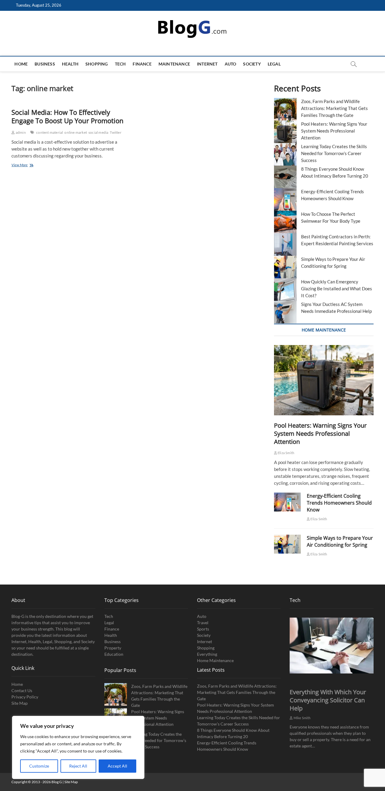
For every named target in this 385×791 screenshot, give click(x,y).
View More (27, 165)
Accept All (117, 765)
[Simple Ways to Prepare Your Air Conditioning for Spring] (287, 544)
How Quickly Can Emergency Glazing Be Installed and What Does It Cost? (336, 288)
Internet (207, 63)
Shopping (96, 63)
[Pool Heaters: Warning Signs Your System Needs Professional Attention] (324, 380)
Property (112, 647)
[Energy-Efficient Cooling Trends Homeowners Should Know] (287, 502)
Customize (39, 765)
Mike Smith (301, 718)
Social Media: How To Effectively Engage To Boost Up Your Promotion (67, 116)
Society (251, 63)
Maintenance (174, 63)
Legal (274, 63)
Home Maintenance (215, 660)
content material (49, 132)
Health (70, 63)
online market (75, 132)
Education (113, 654)
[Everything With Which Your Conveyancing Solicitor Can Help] (331, 645)
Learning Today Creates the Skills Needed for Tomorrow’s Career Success (334, 153)
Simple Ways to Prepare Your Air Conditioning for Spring (340, 541)
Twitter (115, 132)
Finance (142, 63)
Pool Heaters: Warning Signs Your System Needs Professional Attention (334, 130)
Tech (120, 63)
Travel (202, 622)
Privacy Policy (24, 696)
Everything (207, 654)
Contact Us (21, 690)
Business (45, 63)
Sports (203, 628)
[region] (78, 747)
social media (98, 132)
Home (21, 63)
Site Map (19, 703)
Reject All (78, 765)
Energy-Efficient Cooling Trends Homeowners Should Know (339, 503)
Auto (230, 63)
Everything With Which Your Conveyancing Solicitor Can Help (328, 700)
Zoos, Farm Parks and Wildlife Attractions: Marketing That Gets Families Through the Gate (334, 108)
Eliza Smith (285, 453)
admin (20, 132)
